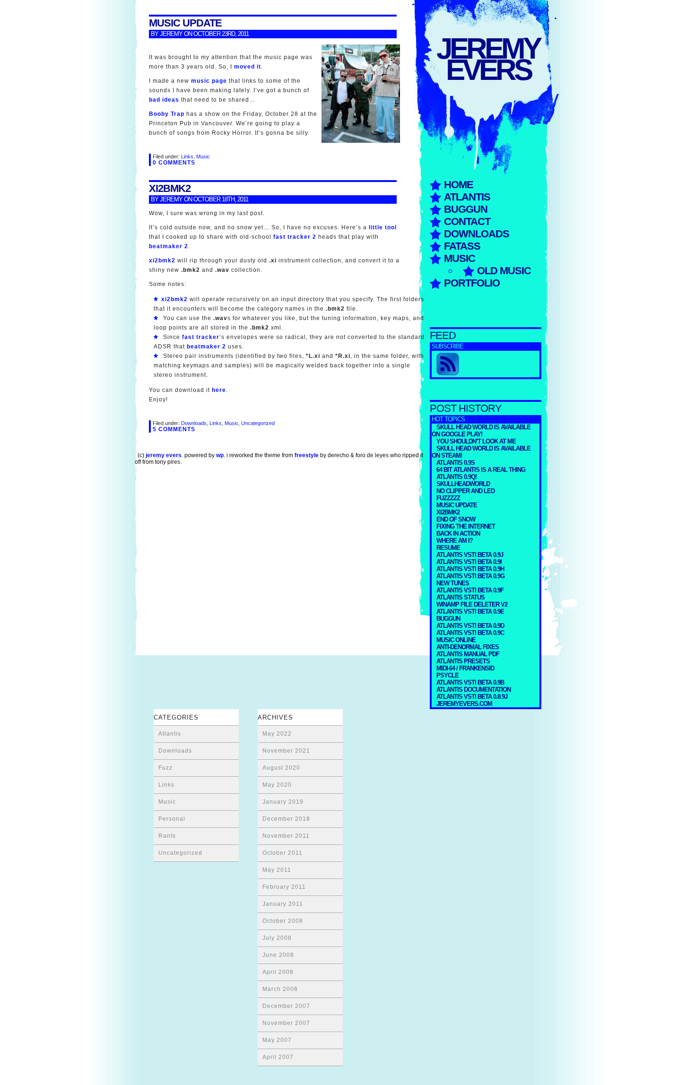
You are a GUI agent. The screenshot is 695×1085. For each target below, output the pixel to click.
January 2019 (283, 802)
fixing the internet (465, 526)
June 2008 (278, 955)
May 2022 (277, 733)
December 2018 (286, 819)
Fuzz (165, 767)
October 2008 (282, 921)
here (219, 390)
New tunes (452, 583)
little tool (383, 227)
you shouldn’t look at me (476, 441)
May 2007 (277, 1040)
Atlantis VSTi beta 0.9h (470, 569)
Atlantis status (460, 597)
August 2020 (281, 767)
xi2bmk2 (448, 512)
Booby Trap (166, 114)
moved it (247, 66)
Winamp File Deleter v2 (471, 604)
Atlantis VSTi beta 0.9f (470, 590)
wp (220, 455)
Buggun (465, 209)
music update (456, 505)
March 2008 (280, 989)
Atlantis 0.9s (455, 462)
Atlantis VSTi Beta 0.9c (470, 632)
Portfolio (472, 283)
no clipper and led (465, 491)
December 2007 (286, 1006)
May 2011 (276, 870)
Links (187, 156)
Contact (467, 221)
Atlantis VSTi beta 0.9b (470, 682)
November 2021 (286, 750)
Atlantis (467, 197)
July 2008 (277, 938)
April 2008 (278, 972)
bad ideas (164, 99)
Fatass (462, 246)
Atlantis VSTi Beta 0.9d (470, 625)
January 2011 (282, 904)
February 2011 (284, 887)
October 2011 (282, 853)
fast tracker (200, 337)
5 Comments (174, 429)
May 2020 (277, 784)
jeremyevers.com (464, 703)
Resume (448, 547)
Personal (171, 819)
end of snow (455, 519)
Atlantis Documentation (473, 689)
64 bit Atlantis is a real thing (480, 469)
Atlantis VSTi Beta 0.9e (470, 611)
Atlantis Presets (463, 661)
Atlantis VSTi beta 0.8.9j (471, 696)
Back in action (458, 533)
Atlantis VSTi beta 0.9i (469, 561)
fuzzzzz (448, 498)
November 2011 (286, 836)
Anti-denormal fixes (467, 647)
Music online (456, 639)
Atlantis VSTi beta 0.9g (470, 576)
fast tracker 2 (294, 237)
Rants (167, 836)
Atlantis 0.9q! (456, 476)
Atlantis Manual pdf (467, 654)
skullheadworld (463, 483)
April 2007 (278, 1057)
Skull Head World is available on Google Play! (481, 431)
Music (459, 258)
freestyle (307, 455)
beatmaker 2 (168, 246)
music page (209, 81)
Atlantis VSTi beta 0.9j (469, 554)
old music (504, 271)
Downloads (476, 234)
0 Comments (174, 162)
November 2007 (286, 1023)
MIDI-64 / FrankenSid (465, 668)
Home (458, 185)
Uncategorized (258, 423)
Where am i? (454, 540)
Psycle (447, 675)
